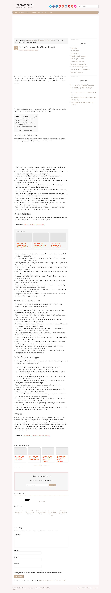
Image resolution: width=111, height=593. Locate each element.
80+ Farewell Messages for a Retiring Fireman (63, 512)
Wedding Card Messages (78, 56)
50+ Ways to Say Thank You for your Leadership (37, 436)
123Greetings (75, 51)
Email (16, 557)
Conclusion (19, 129)
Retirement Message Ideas (79, 67)
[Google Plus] (63, 6)
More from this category (26, 130)
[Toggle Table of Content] (35, 116)
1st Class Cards (24, 5)
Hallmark (74, 48)
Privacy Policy (39, 588)
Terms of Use (46, 588)
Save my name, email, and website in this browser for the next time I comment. (38, 573)
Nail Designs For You (77, 59)
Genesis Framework (87, 588)
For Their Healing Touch (23, 121)
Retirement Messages (77, 61)
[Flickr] (75, 6)
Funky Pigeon (75, 53)
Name (16, 550)
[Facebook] (53, 6)
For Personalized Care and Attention (26, 123)
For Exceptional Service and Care (25, 119)
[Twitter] (50, 6)
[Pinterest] (60, 6)
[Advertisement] (55, 27)
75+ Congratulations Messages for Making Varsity (41, 512)
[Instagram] (66, 6)
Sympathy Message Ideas (79, 64)
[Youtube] (69, 6)
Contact (14, 589)
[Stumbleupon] (72, 6)
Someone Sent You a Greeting (80, 69)
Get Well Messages (77, 72)
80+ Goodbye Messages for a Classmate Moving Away (51, 513)
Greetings (78, 588)
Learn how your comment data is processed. (52, 580)
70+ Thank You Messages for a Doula (34, 224)
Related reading (24, 124)
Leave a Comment (34, 50)
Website (16, 564)
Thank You (28, 50)
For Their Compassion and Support (26, 126)
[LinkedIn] (57, 6)
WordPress (96, 588)
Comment (17, 535)
